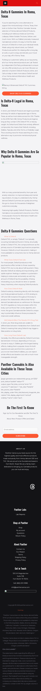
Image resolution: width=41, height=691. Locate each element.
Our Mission (20, 552)
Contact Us (20, 549)
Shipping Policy (20, 557)
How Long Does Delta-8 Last (15, 335)
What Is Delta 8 (10, 236)
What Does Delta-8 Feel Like (15, 260)
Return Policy (21, 536)
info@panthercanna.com (20, 587)
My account (20, 530)
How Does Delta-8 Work (13, 289)
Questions (20, 533)
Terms (20, 555)
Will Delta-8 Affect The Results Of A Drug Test (21, 320)
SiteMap (20, 610)
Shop (20, 528)
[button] (37, 3)
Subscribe (20, 436)
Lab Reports (20, 514)
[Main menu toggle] (5, 3)
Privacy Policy (20, 560)
